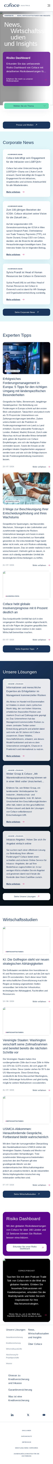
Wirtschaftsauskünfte (14, 1349)
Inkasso (9, 1364)
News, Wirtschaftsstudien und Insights (38, 1333)
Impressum (26, 1442)
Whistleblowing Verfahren (26, 1448)
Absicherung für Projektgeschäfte (12, 1356)
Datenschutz (26, 1436)
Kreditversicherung (13, 1343)
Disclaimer (26, 1430)
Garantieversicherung (14, 1337)
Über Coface (35, 1344)
